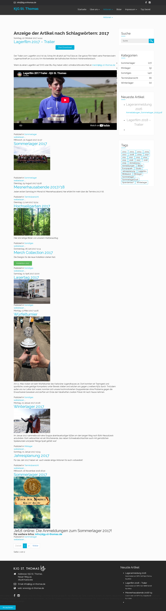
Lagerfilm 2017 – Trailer (34, 41)
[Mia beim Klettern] (32, 222)
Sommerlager (30, 134)
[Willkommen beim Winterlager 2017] (32, 421)
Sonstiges (28, 243)
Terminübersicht (31, 197)
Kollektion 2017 (22, 263)
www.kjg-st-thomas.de (33, 588)
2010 (147, 154)
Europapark (127, 168)
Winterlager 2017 (29, 406)
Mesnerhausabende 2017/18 (39, 187)
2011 (124, 157)
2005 (147, 152)
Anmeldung (135, 163)
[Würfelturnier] (32, 348)
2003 (132, 152)
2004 (139, 152)
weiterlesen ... (20, 137)
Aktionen (107, 9)
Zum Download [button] (65, 47)
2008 (132, 154)
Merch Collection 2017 (33, 252)
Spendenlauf (128, 182)
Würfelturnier (25, 314)
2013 (138, 157)
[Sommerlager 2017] (32, 158)
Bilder (119, 9)
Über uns (94, 9)
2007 (124, 154)
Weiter (35, 546)
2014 (145, 157)
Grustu (138, 168)
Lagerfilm (142, 171)
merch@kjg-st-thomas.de (103, 65)
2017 (139, 160)
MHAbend (126, 174)
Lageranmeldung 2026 (135, 573)
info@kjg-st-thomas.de (48, 534)
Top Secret (145, 9)
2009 (139, 154)
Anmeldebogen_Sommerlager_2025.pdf (144, 112)
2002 (124, 152)
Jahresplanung (129, 171)
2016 (131, 160)
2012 (131, 157)
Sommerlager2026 (130, 180)
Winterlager (142, 182)
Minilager (28, 446)
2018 (146, 160)
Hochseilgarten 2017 (32, 206)
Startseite (82, 9)
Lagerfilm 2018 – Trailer (136, 583)
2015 (124, 160)
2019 (124, 163)
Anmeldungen (128, 166)
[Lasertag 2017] (32, 291)
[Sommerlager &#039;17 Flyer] (32, 502)
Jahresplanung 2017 (31, 455)
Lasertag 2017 (26, 277)
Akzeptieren (8, 607)
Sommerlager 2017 (30, 143)
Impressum (130, 9)
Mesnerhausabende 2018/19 (138, 592)
